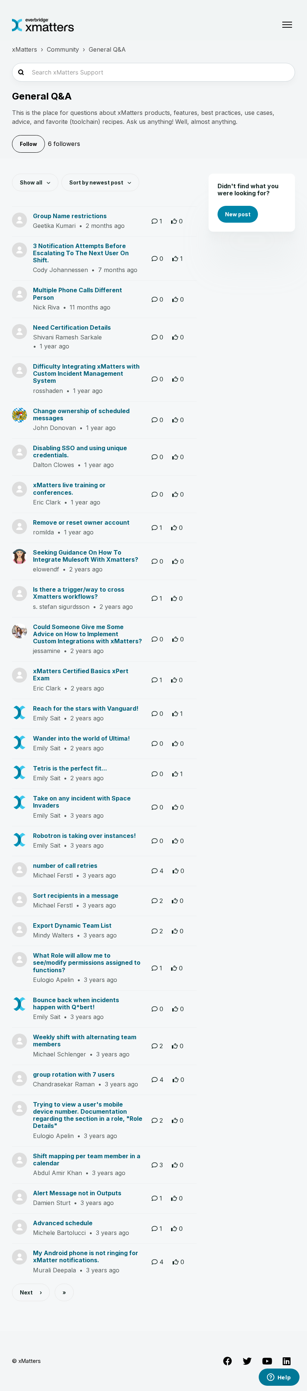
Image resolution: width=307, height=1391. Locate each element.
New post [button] (237, 214)
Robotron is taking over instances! (84, 835)
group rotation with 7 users (74, 1074)
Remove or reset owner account (81, 522)
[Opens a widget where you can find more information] (279, 1378)
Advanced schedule (62, 1223)
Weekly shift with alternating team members (84, 1040)
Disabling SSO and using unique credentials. (80, 451)
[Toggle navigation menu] (287, 24)
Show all (31, 182)
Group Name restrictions (70, 216)
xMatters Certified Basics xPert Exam (80, 674)
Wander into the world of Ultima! (81, 738)
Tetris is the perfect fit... (70, 768)
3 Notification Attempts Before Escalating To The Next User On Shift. (81, 253)
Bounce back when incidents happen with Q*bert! (76, 1003)
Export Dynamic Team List (72, 925)
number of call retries (65, 865)
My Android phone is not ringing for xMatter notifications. (85, 1256)
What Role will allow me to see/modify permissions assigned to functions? (86, 962)
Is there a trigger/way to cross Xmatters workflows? (78, 593)
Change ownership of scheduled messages (81, 414)
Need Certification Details (72, 327)
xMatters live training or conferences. (69, 488)
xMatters (24, 49)
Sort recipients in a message (75, 895)
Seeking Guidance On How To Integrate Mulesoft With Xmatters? (85, 556)
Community (63, 49)
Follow (28, 144)
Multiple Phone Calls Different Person (77, 293)
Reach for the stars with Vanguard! (86, 708)
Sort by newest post (96, 182)
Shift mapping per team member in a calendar (86, 1159)
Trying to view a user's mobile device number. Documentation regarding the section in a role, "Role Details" (87, 1115)
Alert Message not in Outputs (77, 1193)
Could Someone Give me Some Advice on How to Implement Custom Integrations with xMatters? (87, 634)
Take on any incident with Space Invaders (82, 801)
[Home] (43, 24)
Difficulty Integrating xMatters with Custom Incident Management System (86, 373)
